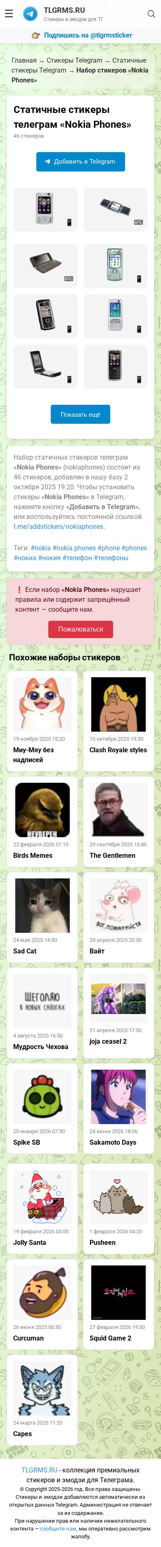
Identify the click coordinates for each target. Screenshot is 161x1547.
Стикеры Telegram (74, 60)
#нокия (49, 558)
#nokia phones (74, 548)
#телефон (77, 558)
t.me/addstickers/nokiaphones (58, 527)
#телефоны (111, 558)
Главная (24, 60)
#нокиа (25, 558)
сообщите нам (58, 1529)
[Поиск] (151, 14)
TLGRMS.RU (39, 1470)
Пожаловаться (80, 629)
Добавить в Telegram (83, 161)
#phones (134, 548)
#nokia (41, 548)
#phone (108, 548)
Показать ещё (80, 414)
